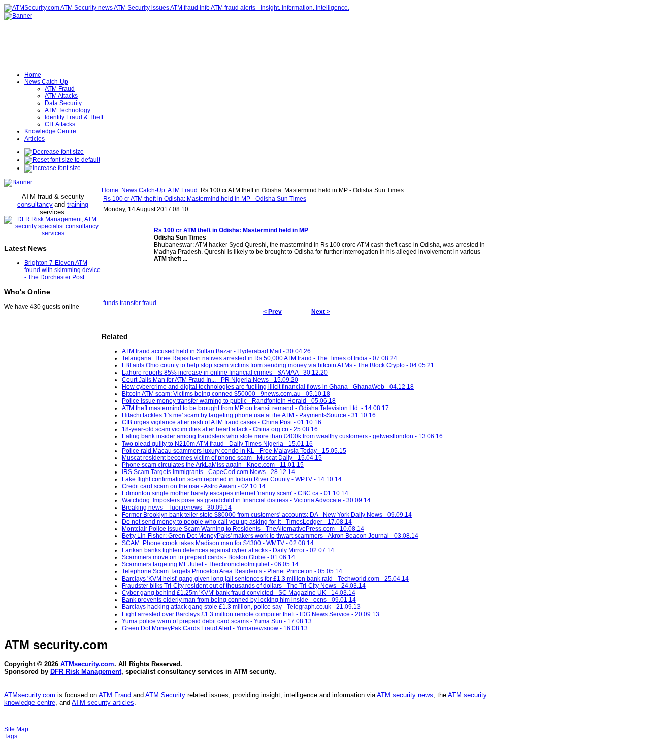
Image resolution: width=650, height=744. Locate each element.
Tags (10, 736)
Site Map (16, 729)
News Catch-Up (143, 190)
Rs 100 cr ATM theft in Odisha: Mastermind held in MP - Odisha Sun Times (204, 198)
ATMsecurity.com (87, 664)
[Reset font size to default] (62, 159)
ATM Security (165, 695)
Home (110, 190)
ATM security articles (103, 702)
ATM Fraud (183, 190)
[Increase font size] (52, 168)
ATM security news (405, 695)
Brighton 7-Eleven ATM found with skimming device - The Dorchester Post (62, 270)
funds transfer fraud (129, 303)
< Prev (272, 311)
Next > (320, 311)
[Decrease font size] (54, 151)
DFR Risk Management (85, 671)
